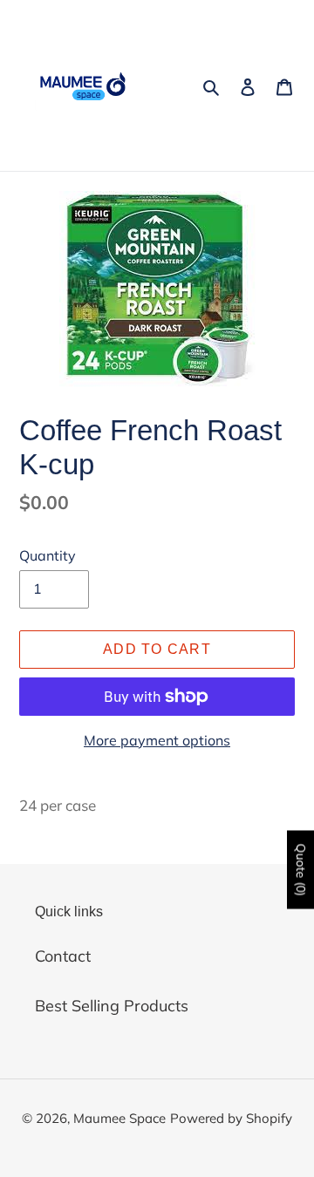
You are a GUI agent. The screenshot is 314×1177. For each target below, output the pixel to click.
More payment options (157, 740)
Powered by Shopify (231, 1118)
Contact (63, 956)
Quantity (47, 555)
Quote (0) (301, 869)
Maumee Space (119, 1118)
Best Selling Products (111, 1006)
